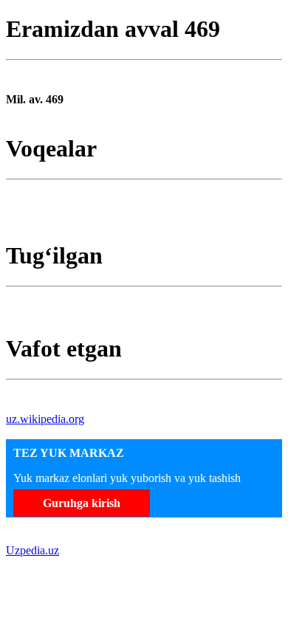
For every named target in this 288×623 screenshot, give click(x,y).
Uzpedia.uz (32, 550)
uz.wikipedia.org (45, 419)
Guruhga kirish (81, 503)
